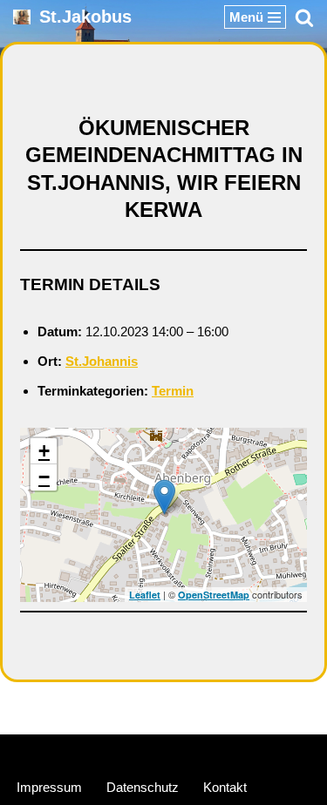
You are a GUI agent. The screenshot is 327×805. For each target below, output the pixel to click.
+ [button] (44, 451)
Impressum (49, 787)
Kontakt (225, 787)
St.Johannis (101, 361)
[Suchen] (304, 17)
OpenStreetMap (213, 594)
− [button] (44, 477)
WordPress (229, 751)
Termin (173, 390)
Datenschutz (142, 787)
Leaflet (144, 594)
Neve (81, 751)
